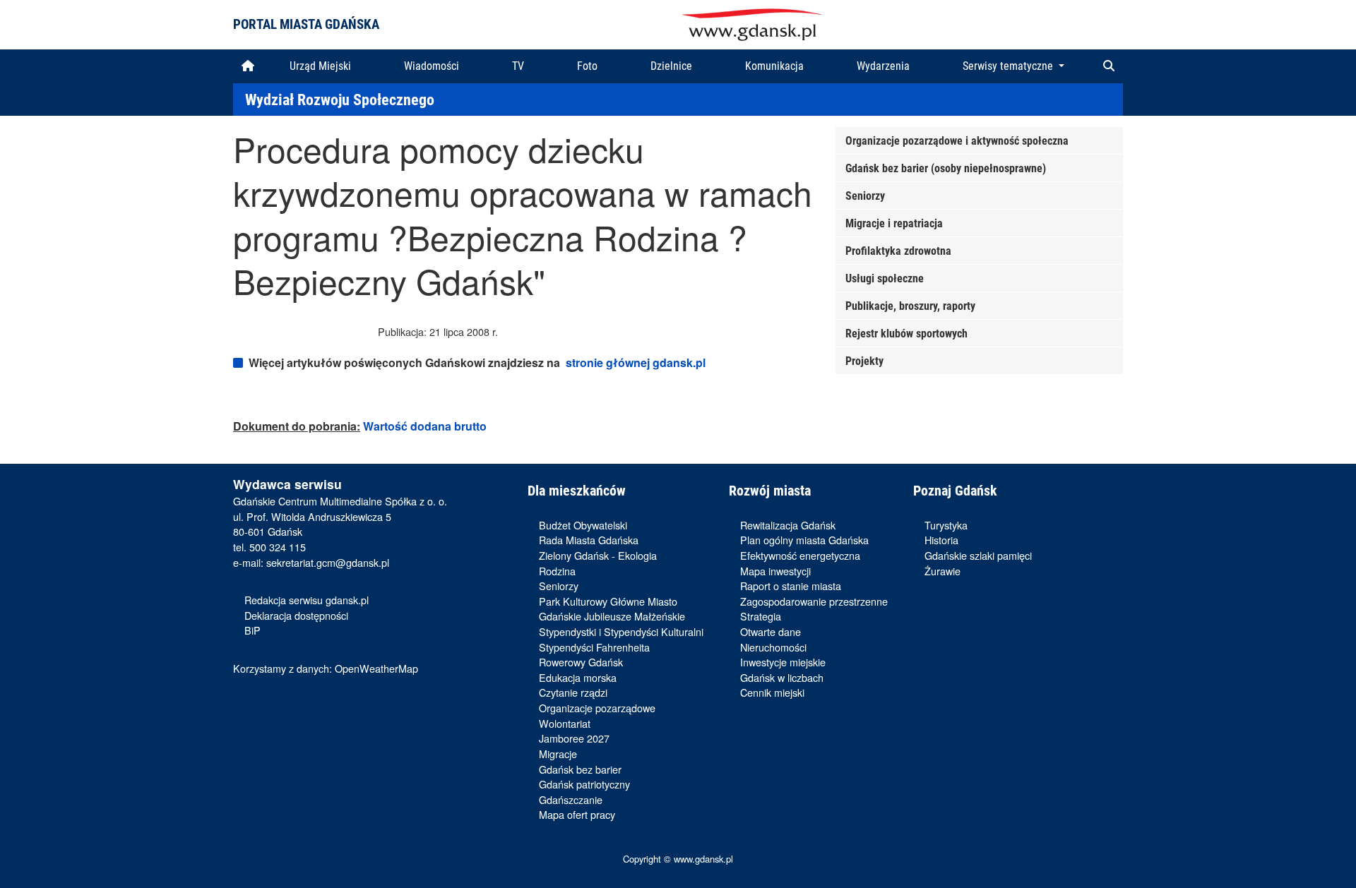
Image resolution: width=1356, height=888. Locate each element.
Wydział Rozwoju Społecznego (339, 99)
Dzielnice (671, 66)
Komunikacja (774, 66)
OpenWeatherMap (376, 668)
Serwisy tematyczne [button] (1009, 66)
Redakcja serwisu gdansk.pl (306, 599)
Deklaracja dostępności (296, 615)
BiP (252, 630)
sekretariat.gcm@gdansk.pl (327, 562)
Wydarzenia (883, 66)
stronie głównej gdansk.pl (636, 362)
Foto (587, 66)
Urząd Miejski (320, 66)
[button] (1109, 66)
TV (518, 66)
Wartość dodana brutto (425, 426)
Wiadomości (431, 66)
